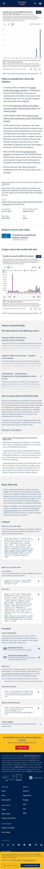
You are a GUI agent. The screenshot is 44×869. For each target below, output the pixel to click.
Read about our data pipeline (11, 430)
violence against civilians (27, 108)
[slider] (14, 297)
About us (26, 791)
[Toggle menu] (4, 3)
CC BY (24, 69)
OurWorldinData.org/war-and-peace (12, 69)
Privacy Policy (16, 860)
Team (24, 804)
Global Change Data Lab (32, 756)
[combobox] (35, 3)
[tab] (5, 24)
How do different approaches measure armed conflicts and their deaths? (24, 73)
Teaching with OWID (8, 818)
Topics (4, 791)
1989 (9, 297)
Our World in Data (22, 3)
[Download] (31, 69)
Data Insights (6, 800)
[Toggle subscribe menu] (40, 3)
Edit (36, 24)
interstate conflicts (21, 106)
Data (3, 795)
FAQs (29, 771)
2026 (38, 297)
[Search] (35, 3)
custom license (18, 767)
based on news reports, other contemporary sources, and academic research (22, 118)
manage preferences (29, 860)
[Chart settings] (39, 267)
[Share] (35, 69)
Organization (27, 795)
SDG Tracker (6, 814)
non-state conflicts (10, 108)
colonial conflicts (9, 111)
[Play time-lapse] (4, 297)
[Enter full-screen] (39, 69)
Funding (25, 800)
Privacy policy (6, 851)
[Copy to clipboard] (36, 539)
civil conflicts (33, 106)
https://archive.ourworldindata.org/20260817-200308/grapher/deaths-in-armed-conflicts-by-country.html (18, 552)
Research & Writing (8, 828)
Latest (4, 809)
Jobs (24, 809)
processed (6, 204)
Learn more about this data (15, 62)
